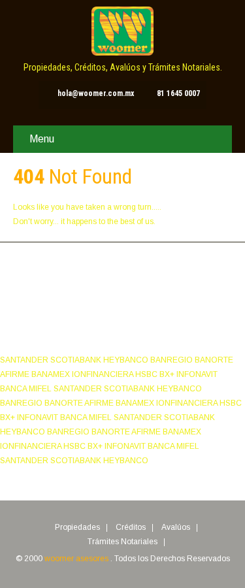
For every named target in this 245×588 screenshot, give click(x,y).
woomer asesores (77, 558)
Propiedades (77, 528)
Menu (41, 138)
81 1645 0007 (178, 93)
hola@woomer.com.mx (95, 93)
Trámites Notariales (122, 542)
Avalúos (175, 528)
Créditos (131, 528)
